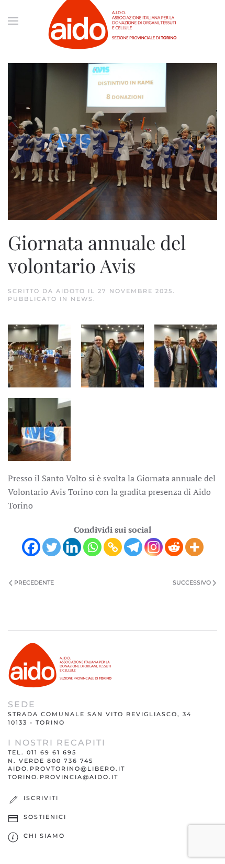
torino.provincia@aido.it (63, 777)
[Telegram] (133, 547)
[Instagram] (153, 547)
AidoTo (70, 291)
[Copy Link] (113, 547)
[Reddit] (174, 547)
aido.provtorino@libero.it (66, 768)
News (82, 299)
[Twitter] (51, 547)
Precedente (33, 582)
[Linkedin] (72, 547)
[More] (194, 547)
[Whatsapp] (92, 547)
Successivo (192, 582)
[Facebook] (31, 547)
